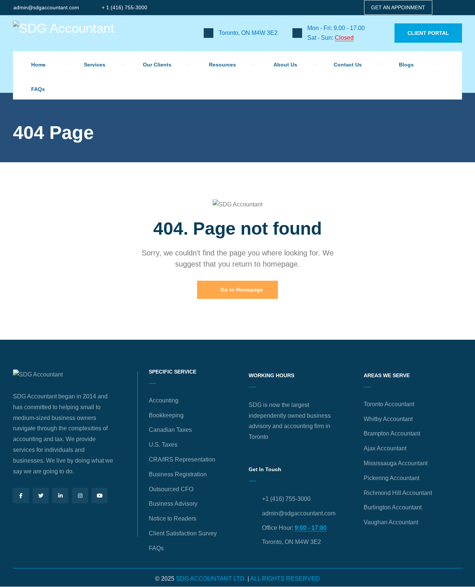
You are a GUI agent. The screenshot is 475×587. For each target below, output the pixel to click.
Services (94, 65)
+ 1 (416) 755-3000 (124, 7)
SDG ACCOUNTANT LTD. (211, 578)
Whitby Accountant (388, 419)
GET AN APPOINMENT (398, 7)
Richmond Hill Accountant (398, 493)
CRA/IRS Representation (182, 459)
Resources (222, 65)
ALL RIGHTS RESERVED (285, 578)
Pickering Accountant (391, 478)
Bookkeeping (166, 415)
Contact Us (348, 65)
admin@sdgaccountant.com (46, 7)
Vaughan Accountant (391, 522)
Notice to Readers (172, 518)
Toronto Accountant (389, 404)
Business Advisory (173, 503)
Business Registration (178, 474)
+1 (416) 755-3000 (286, 499)
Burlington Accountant (393, 507)
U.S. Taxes (163, 444)
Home (38, 65)
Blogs (406, 65)
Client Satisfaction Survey (183, 533)
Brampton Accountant (392, 433)
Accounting (163, 400)
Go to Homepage (241, 290)
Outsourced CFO (171, 489)
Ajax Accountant (385, 448)
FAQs (38, 89)
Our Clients (157, 65)
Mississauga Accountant (396, 463)
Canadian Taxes (170, 430)
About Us (285, 65)
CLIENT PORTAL (428, 33)
